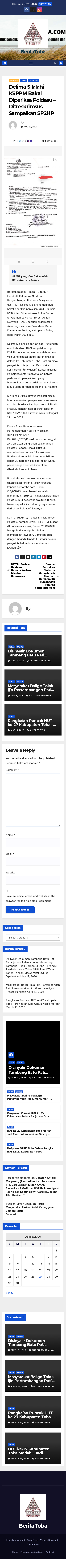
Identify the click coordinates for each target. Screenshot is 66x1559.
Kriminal (14, 80)
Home (15, 1552)
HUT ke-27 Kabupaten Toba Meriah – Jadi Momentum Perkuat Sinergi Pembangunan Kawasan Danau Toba (30, 1134)
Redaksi (50, 1552)
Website (10, 872)
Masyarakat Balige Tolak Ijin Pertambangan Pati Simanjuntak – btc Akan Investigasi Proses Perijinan (33, 988)
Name (10, 835)
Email (10, 853)
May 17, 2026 (19, 1077)
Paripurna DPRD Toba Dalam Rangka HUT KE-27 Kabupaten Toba (30, 1150)
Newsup (52, 1540)
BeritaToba (33, 52)
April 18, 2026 (19, 1386)
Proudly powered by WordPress (22, 1540)
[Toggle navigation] (30, 63)
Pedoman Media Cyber (32, 1552)
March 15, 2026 (20, 1422)
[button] (55, 63)
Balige (20, 647)
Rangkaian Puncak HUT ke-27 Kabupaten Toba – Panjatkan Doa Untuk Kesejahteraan (28, 1116)
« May (9, 1292)
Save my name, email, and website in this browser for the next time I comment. (30, 898)
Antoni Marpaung (40, 660)
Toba (23, 80)
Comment (13, 769)
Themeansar (32, 1544)
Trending (33, 80)
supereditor (37, 730)
